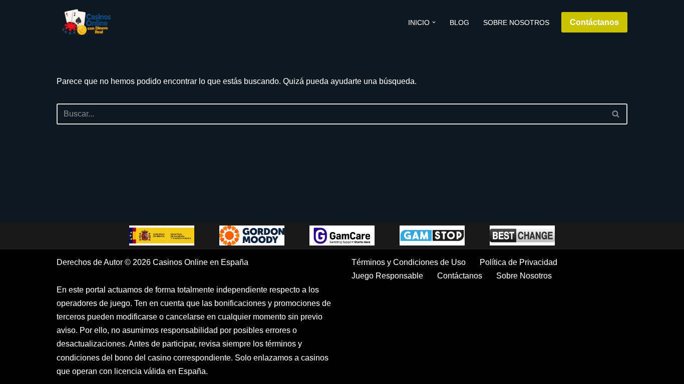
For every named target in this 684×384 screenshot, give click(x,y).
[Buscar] (616, 114)
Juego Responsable (387, 276)
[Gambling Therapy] (251, 236)
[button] (434, 22)
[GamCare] (342, 236)
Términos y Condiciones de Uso (409, 262)
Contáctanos (594, 22)
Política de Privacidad (518, 262)
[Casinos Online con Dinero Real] (87, 22)
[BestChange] (522, 236)
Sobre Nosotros (516, 22)
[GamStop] (432, 236)
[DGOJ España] (161, 236)
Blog (459, 22)
